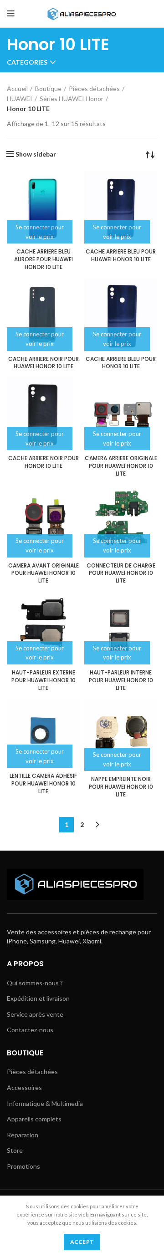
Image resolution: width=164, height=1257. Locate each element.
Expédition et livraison (38, 998)
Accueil (17, 88)
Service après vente (35, 1014)
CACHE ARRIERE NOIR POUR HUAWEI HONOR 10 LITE (43, 362)
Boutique (48, 88)
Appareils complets (34, 1119)
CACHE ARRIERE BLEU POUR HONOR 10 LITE (121, 362)
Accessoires (24, 1087)
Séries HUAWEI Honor (71, 98)
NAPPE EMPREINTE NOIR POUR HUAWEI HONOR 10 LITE (121, 786)
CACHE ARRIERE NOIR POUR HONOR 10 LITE (43, 462)
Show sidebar (35, 154)
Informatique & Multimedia (45, 1103)
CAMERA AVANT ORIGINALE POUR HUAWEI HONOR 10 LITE (43, 573)
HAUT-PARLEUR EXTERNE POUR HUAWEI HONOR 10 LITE (43, 680)
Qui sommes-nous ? (35, 983)
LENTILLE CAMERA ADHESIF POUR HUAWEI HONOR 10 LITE (43, 783)
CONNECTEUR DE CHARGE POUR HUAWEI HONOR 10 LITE (121, 573)
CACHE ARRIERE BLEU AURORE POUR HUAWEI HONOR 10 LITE (43, 259)
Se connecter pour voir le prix (39, 231)
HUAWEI (19, 98)
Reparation (22, 1135)
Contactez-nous (30, 1030)
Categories (27, 62)
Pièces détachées (94, 88)
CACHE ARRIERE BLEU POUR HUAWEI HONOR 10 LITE (121, 255)
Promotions (23, 1166)
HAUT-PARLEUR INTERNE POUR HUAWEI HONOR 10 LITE (121, 680)
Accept (82, 1241)
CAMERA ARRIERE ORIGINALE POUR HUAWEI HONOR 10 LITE (121, 465)
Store (15, 1150)
